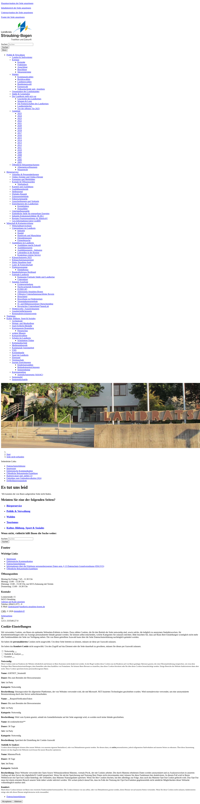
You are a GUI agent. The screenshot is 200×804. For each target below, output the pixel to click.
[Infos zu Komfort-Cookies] (13, 657)
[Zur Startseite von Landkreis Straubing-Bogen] (19, 39)
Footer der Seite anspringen (13, 17)
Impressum (11, 559)
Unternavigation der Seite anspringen (17, 12)
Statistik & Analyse (12, 654)
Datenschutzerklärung (16, 564)
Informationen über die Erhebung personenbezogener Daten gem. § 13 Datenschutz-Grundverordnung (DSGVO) (55, 566)
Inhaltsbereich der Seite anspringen (16, 8)
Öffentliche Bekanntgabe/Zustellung (22, 569)
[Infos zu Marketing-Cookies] (22, 654)
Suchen (4, 44)
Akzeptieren (7, 801)
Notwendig (9, 651)
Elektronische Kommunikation (20, 561)
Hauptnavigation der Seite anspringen (17, 3)
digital (19, 611)
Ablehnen (18, 801)
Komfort (8, 657)
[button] (16, 55)
